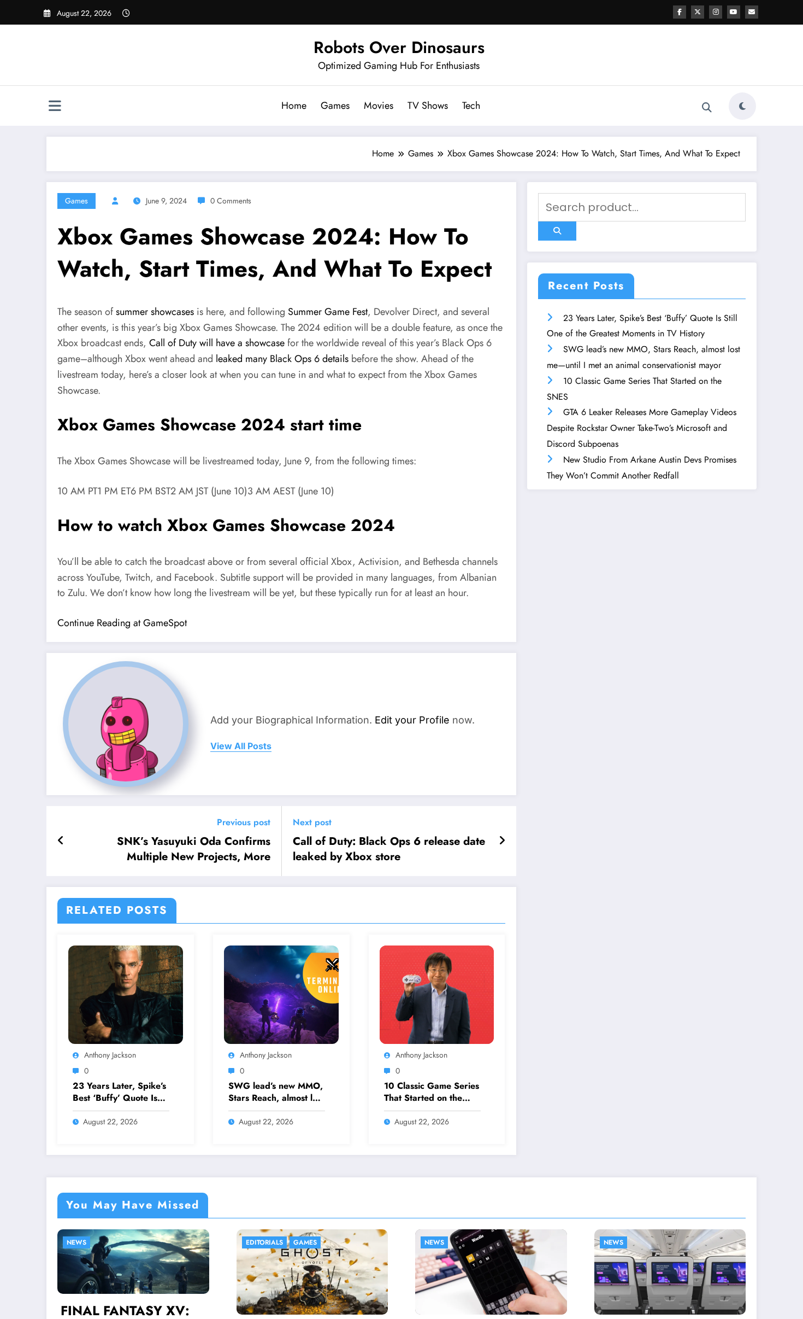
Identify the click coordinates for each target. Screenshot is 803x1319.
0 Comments (230, 200)
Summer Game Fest (328, 312)
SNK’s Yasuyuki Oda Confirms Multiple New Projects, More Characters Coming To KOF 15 (193, 849)
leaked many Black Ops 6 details (282, 359)
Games (335, 105)
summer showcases (155, 312)
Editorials (118, 1242)
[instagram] (715, 12)
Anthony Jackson (110, 1054)
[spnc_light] (742, 106)
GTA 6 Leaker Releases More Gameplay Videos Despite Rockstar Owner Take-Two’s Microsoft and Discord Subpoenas (641, 428)
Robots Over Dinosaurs (399, 47)
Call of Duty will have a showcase (217, 343)
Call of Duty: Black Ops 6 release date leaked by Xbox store (389, 849)
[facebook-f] (679, 12)
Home (293, 105)
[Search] (707, 107)
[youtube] (733, 12)
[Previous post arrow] (60, 841)
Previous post (243, 822)
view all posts (240, 746)
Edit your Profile (412, 720)
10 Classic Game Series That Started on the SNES (431, 1092)
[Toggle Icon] (54, 107)
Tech (471, 105)
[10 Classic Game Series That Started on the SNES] (437, 993)
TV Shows (428, 105)
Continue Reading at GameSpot (122, 623)
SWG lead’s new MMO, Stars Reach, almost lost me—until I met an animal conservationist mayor (276, 1092)
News (289, 1242)
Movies (378, 105)
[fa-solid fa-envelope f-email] (751, 12)
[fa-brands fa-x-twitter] (697, 12)
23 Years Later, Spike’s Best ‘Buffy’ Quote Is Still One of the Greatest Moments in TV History (119, 1092)
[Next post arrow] (502, 841)
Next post (312, 822)
